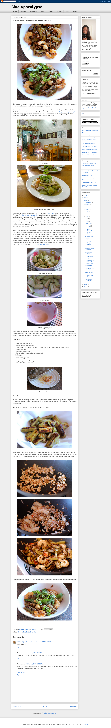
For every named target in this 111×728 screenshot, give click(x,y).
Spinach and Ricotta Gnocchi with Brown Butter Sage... (89, 255)
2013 (85, 197)
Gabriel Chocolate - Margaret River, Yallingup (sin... (89, 242)
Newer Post (17, 706)
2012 (85, 200)
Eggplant (26, 632)
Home (15, 11)
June (87, 214)
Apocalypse (33, 11)
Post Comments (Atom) (49, 713)
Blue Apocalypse (26, 7)
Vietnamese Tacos (87, 168)
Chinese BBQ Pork (87, 175)
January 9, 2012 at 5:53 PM (43, 642)
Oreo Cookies (89, 236)
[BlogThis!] (47, 629)
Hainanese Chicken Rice (89, 182)
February (88, 223)
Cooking (50, 11)
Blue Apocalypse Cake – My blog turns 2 (89, 262)
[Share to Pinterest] (52, 629)
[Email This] (45, 629)
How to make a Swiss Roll (89, 279)
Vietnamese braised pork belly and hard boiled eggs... (89, 268)
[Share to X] (48, 629)
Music (42, 11)
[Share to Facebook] (50, 629)
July (87, 211)
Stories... (75, 11)
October (88, 204)
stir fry (31, 632)
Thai (35, 632)
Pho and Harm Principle (88, 143)
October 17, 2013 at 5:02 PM (34, 664)
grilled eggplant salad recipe (29, 215)
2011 (85, 284)
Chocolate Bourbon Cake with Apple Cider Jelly (89, 164)
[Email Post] (41, 629)
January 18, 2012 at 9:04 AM (34, 653)
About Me (23, 11)
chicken (20, 632)
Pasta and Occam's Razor (89, 155)
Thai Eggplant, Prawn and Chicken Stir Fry (89, 274)
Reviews (59, 11)
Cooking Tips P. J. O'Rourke (89, 152)
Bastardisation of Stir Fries (89, 146)
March (87, 221)
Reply (19, 647)
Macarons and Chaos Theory (90, 149)
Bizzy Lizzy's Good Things (25, 642)
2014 (85, 195)
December (89, 202)
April (87, 218)
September (89, 207)
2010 (85, 286)
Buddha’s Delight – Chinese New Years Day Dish (89, 230)
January (88, 226)
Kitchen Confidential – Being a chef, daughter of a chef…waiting (90, 139)
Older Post (73, 706)
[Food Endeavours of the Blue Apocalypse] (83, 114)
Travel (67, 11)
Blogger (85, 724)
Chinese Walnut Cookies (89, 249)
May (87, 216)
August (88, 209)
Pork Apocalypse (86, 135)
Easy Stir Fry (21, 672)
